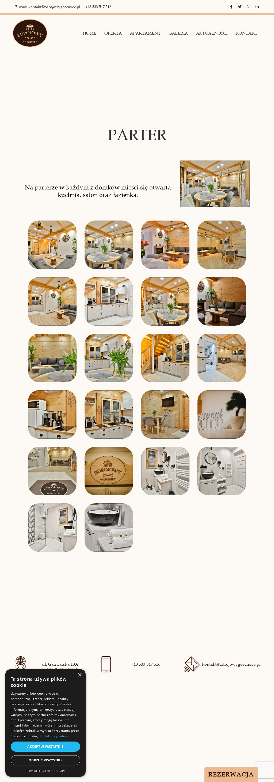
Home (89, 33)
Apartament (145, 33)
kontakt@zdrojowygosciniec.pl (231, 664)
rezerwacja (231, 774)
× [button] (80, 675)
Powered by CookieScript (46, 771)
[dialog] (45, 723)
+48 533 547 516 (98, 7)
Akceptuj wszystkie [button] (45, 746)
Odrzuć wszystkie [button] (45, 760)
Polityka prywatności (55, 736)
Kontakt (246, 33)
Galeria (178, 33)
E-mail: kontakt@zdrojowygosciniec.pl (47, 7)
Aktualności (211, 33)
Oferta (113, 33)
